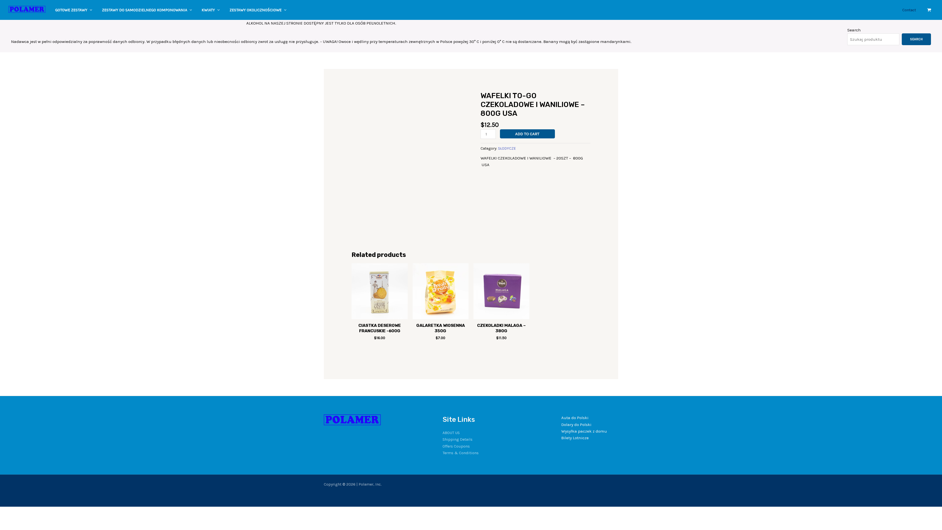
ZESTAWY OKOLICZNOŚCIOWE (256, 10)
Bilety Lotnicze (575, 437)
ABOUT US (451, 432)
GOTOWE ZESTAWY (71, 10)
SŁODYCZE (507, 148)
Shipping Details (457, 439)
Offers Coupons (456, 446)
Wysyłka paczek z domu (584, 431)
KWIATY (208, 10)
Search (854, 29)
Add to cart (527, 133)
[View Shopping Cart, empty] (929, 10)
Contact (909, 10)
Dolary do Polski (576, 424)
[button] (89, 10)
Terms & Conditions (461, 452)
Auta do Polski (575, 417)
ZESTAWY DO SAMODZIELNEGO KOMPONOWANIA (144, 10)
